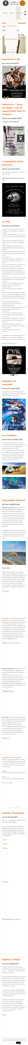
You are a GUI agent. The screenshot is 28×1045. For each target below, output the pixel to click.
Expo (18, 13)
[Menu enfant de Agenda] (12, 12)
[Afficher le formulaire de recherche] (22, 13)
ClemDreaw (4, 839)
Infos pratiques (11, 52)
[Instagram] (25, 14)
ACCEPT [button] (18, 1042)
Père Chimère (5, 843)
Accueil (5, 13)
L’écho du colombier (11, 39)
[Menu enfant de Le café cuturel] (11, 26)
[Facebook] (25, 12)
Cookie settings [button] (11, 1042)
